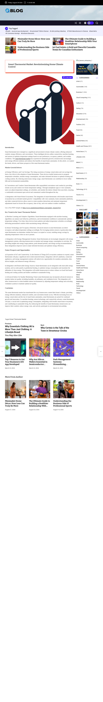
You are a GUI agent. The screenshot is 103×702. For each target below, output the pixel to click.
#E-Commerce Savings (13, 33)
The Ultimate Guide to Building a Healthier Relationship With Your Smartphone (81, 41)
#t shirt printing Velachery (58, 31)
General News (80, 141)
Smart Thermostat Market (18, 319)
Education (79, 114)
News (78, 168)
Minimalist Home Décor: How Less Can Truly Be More (34, 40)
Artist (78, 81)
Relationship (80, 178)
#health (8, 31)
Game (78, 135)
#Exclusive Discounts (27, 33)
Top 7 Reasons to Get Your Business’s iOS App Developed (15, 361)
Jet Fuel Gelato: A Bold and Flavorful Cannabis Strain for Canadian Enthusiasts (74, 48)
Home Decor (80, 151)
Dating (78, 108)
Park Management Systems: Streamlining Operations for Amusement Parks (62, 364)
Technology (79, 189)
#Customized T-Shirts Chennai (39, 31)
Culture (78, 103)
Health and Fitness (82, 146)
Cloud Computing (81, 97)
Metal (78, 162)
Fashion (78, 124)
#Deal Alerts (93, 31)
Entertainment (80, 119)
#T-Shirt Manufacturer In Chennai (77, 31)
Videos (78, 205)
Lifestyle (78, 157)
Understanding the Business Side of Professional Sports (33, 48)
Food (77, 130)
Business (79, 92)
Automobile (79, 86)
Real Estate (79, 173)
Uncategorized (80, 200)
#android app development (20, 31)
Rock (77, 184)
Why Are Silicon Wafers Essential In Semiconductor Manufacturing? (38, 363)
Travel (78, 195)
